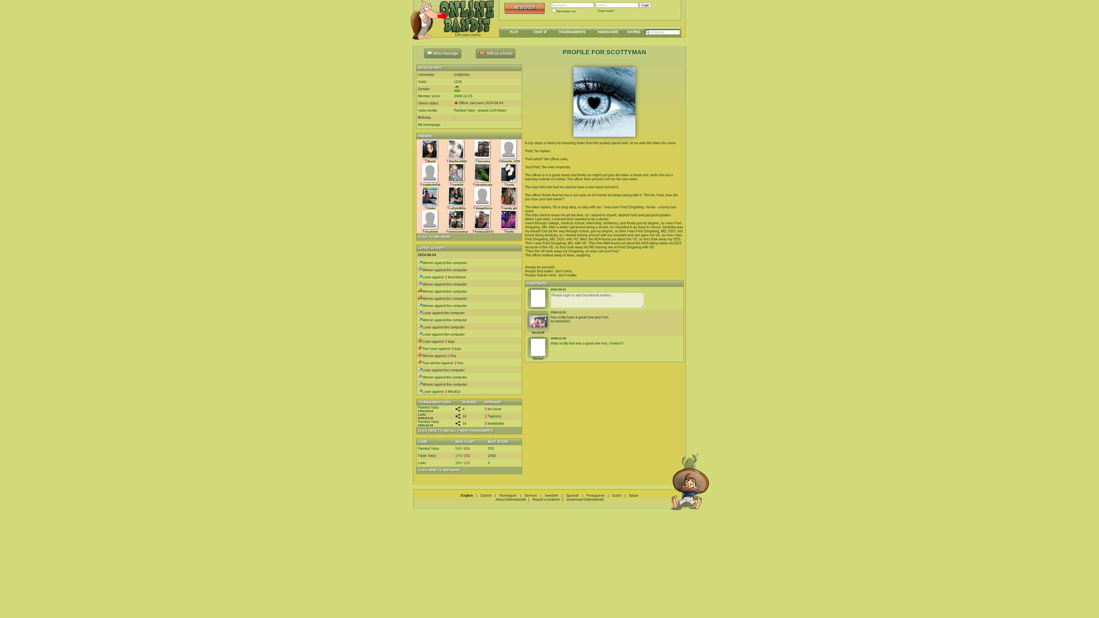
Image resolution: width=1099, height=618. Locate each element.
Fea (453, 356)
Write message (445, 53)
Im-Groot (494, 409)
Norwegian (508, 496)
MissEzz (454, 392)
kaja (451, 342)
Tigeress (494, 416)
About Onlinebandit (511, 500)
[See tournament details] (458, 410)
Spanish (572, 496)
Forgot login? (606, 10)
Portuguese (595, 496)
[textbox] (662, 32)
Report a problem (546, 500)
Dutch (616, 496)
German (530, 496)
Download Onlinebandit (585, 500)
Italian (634, 496)
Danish (486, 496)
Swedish (551, 496)
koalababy (496, 423)
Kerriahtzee (457, 277)
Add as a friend (499, 53)
